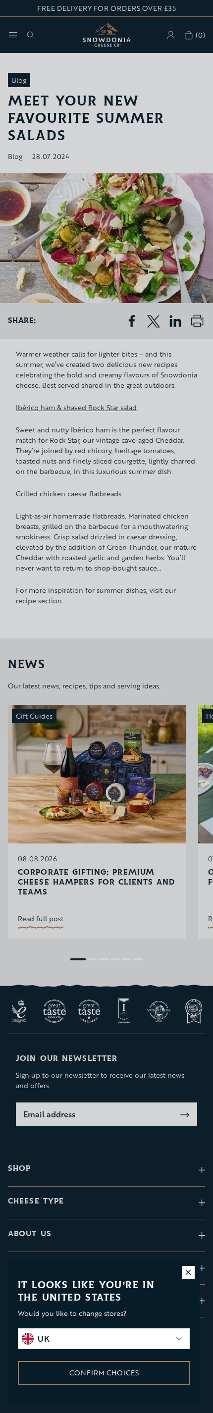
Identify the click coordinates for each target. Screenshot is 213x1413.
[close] (188, 1272)
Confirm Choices (104, 1372)
